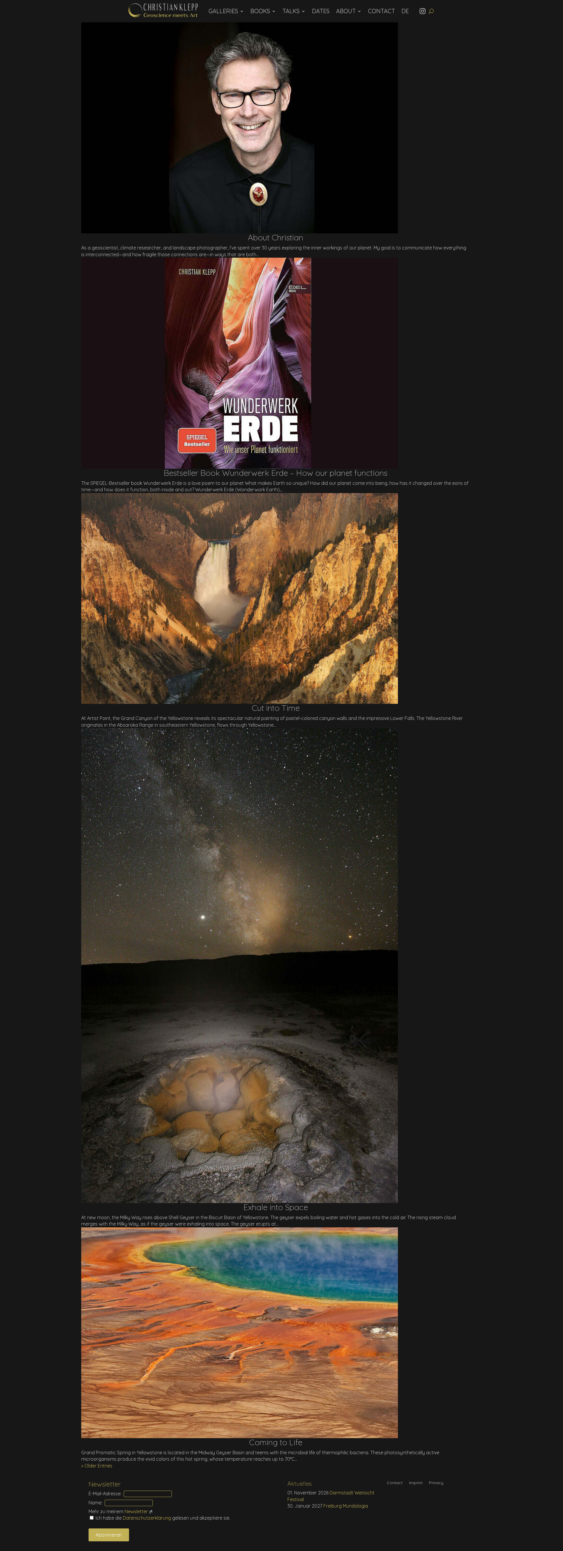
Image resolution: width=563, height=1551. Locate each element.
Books (260, 11)
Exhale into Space (275, 1207)
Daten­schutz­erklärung (147, 1518)
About (346, 11)
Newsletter (136, 1511)
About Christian (275, 237)
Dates (321, 11)
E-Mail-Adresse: (105, 1493)
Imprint (416, 1483)
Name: (95, 1503)
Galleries (223, 11)
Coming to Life (275, 1442)
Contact (381, 11)
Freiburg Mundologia (345, 1506)
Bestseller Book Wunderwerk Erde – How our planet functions (275, 473)
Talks (291, 11)
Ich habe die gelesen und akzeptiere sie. (162, 1518)
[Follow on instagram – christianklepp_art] (424, 11)
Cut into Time (276, 708)
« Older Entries (96, 1466)
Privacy (436, 1483)
